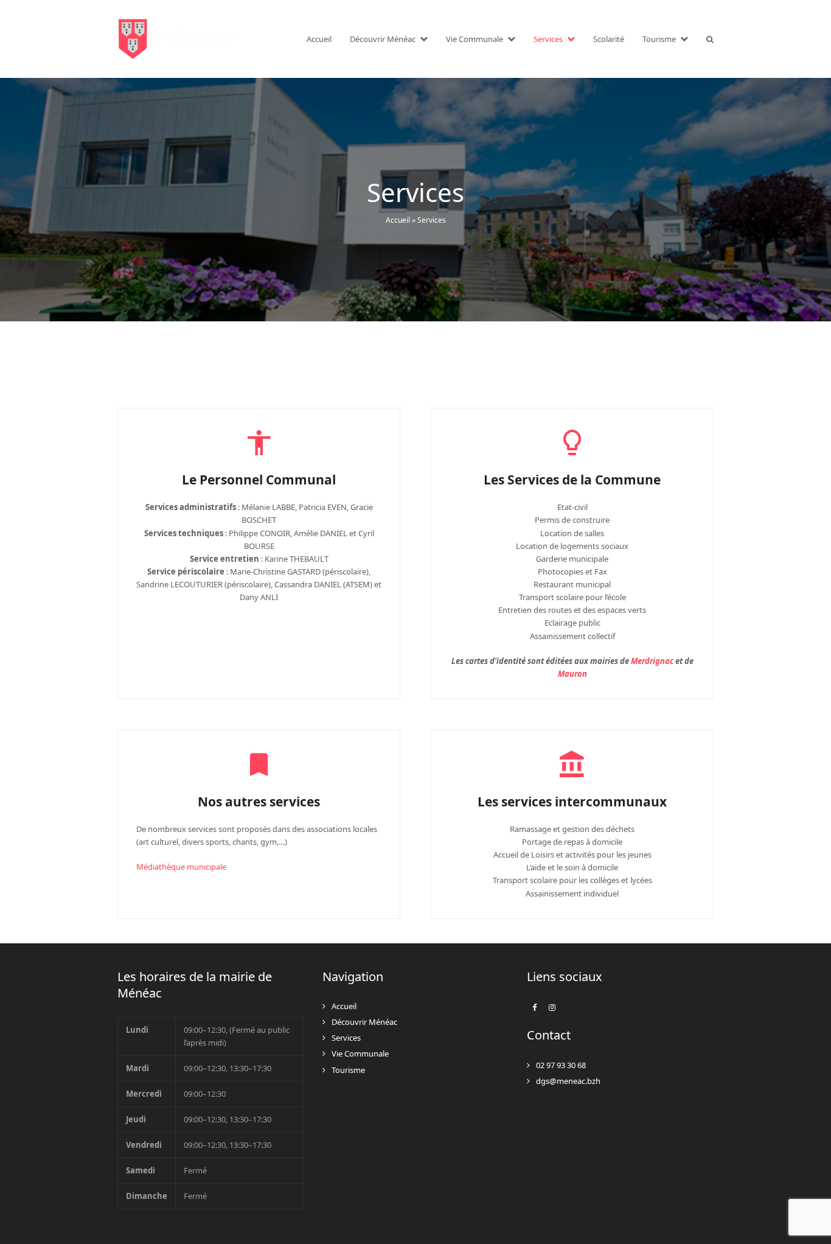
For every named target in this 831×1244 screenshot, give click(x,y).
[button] (710, 39)
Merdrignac (652, 660)
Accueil (398, 220)
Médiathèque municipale (181, 866)
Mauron (572, 673)
